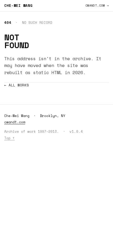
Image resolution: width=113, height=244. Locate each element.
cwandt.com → (97, 5)
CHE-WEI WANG (18, 5)
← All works (16, 85)
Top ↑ (9, 138)
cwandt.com (14, 122)
